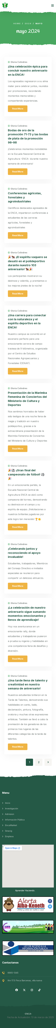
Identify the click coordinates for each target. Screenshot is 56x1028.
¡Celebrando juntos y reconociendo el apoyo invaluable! (24, 553)
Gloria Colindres (19, 62)
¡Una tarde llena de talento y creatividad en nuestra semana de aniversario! (28, 684)
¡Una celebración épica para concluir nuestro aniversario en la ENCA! (27, 70)
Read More (17, 108)
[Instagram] (31, 990)
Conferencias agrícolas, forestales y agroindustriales (25, 197)
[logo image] (5, 5)
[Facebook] (16, 990)
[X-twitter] (24, 990)
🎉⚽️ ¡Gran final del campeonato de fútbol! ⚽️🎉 (26, 474)
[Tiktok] (39, 990)
